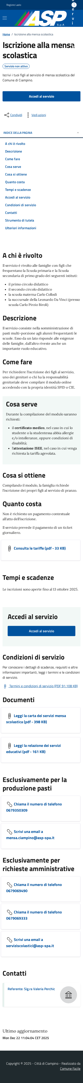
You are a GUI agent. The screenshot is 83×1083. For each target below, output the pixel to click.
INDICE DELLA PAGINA (17, 132)
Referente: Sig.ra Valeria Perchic (31, 988)
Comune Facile (70, 1068)
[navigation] (4, 17)
